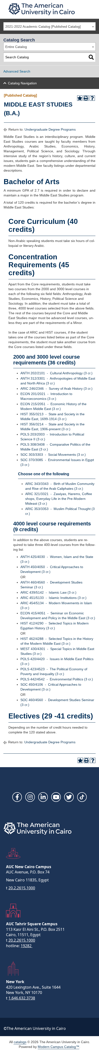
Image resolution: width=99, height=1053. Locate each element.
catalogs (20, 1042)
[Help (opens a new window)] (92, 98)
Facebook (17, 797)
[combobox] (49, 26)
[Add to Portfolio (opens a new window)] (79, 98)
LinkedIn (43, 797)
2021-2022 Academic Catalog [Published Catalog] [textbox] (43, 26)
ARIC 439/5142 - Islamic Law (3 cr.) (48, 592)
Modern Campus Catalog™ (58, 1047)
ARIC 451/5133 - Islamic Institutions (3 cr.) (53, 598)
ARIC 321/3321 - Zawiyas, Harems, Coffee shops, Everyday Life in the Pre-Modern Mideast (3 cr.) (58, 498)
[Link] (82, 797)
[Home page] (42, 9)
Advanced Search (16, 71)
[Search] (91, 57)
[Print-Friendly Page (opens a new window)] (86, 98)
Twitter (69, 797)
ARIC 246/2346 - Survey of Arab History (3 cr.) (56, 388)
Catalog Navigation (22, 83)
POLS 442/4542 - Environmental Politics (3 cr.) (56, 679)
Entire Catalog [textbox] (16, 47)
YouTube (56, 797)
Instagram (30, 797)
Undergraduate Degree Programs (50, 129)
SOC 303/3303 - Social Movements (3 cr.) (53, 454)
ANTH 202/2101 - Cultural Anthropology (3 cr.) (56, 373)
